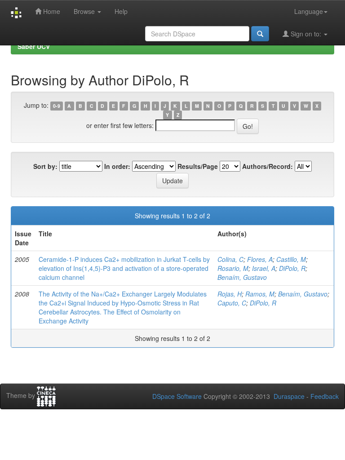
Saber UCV (34, 46)
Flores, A (260, 259)
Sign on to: (306, 33)
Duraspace (289, 396)
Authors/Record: (267, 166)
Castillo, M (291, 259)
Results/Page (197, 166)
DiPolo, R (292, 268)
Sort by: (45, 166)
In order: (117, 166)
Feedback (324, 396)
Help (121, 11)
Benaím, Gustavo (242, 277)
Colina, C (230, 259)
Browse (85, 11)
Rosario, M (232, 268)
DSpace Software (177, 396)
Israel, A (263, 268)
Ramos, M (259, 293)
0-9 (56, 105)
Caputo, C (231, 302)
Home (50, 11)
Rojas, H (229, 293)
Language (308, 11)
